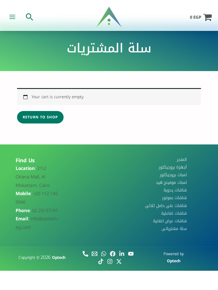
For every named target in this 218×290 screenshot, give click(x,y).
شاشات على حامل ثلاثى (166, 206)
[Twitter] (119, 261)
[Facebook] (113, 254)
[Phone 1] (85, 254)
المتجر (182, 159)
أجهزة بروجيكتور (173, 167)
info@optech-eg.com (37, 223)
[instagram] (110, 261)
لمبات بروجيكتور (173, 175)
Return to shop (40, 117)
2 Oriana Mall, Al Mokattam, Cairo (33, 176)
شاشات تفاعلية (174, 213)
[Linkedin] (122, 254)
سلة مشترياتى (174, 229)
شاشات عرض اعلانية (170, 221)
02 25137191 (45, 210)
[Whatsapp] (103, 254)
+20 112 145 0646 (37, 197)
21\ (40, 168)
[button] (30, 17)
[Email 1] (94, 254)
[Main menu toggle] (12, 17)
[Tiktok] (101, 261)
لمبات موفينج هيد (171, 182)
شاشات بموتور (174, 198)
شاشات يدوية (175, 190)
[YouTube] (131, 254)
